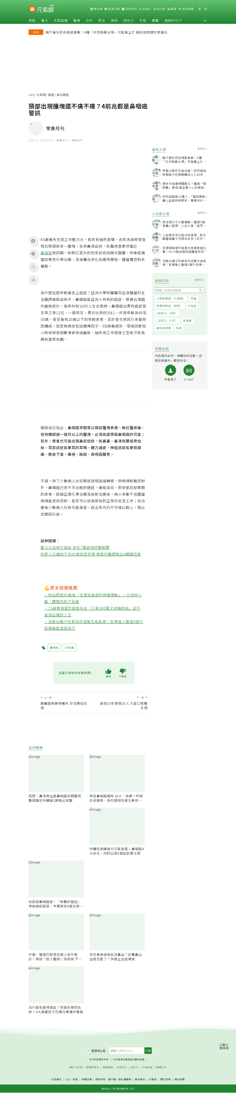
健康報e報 (98, 1051)
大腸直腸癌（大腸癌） (171, 298)
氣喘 (179, 328)
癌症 (51, 94)
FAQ (67, 1079)
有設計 (146, 9)
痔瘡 (194, 298)
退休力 (128, 20)
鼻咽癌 (46, 252)
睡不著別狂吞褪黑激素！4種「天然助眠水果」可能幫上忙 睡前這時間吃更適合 (107, 32)
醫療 (76, 20)
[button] (205, 20)
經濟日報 (113, 9)
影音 (101, 20)
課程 (114, 20)
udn (31, 94)
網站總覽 (179, 1079)
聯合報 (98, 9)
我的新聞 (187, 9)
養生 (44, 20)
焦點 (32, 20)
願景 (173, 9)
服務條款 (101, 1079)
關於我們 (165, 1079)
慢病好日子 (173, 20)
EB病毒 (69, 647)
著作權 (112, 1079)
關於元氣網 (76, 1067)
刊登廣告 (56, 1079)
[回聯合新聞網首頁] (32, 9)
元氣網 (41, 94)
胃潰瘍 (187, 321)
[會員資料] (199, 9)
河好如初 (130, 9)
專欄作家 (161, 1067)
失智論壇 (61, 20)
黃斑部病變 (163, 328)
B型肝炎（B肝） (167, 313)
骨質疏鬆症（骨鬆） (169, 306)
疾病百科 (122, 1067)
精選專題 (108, 1067)
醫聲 (155, 20)
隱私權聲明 (124, 1079)
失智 (142, 20)
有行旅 (160, 9)
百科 (89, 20)
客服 (75, 1079)
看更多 (201, 148)
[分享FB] (33, 240)
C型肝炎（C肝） (167, 321)
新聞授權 (86, 1079)
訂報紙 (153, 1079)
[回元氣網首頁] (45, 9)
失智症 (192, 306)
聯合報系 (140, 1079)
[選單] (205, 9)
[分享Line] (33, 253)
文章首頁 (147, 1067)
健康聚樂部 (92, 1067)
